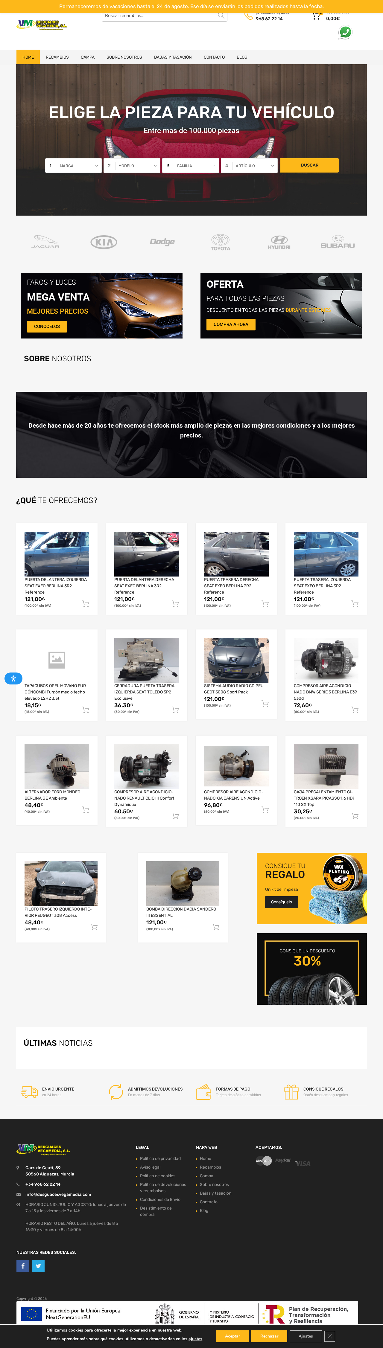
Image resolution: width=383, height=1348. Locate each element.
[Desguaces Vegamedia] (41, 25)
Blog (242, 57)
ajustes (195, 1339)
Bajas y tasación (173, 57)
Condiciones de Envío (160, 1199)
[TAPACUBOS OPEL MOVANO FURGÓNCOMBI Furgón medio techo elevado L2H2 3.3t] (57, 660)
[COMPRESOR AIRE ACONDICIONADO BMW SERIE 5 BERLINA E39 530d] (326, 660)
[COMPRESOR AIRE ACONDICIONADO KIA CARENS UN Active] (236, 766)
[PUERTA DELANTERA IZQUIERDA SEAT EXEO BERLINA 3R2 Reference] (57, 554)
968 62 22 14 (269, 19)
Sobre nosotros (124, 57)
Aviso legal (150, 1166)
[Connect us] (22, 1266)
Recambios (57, 57)
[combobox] (73, 165)
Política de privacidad (160, 1158)
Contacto (214, 57)
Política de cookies (157, 1175)
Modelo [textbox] (126, 166)
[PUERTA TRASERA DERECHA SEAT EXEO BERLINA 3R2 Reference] (236, 554)
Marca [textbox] (67, 166)
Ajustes (306, 1336)
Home (28, 57)
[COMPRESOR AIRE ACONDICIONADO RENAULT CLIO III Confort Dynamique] (146, 766)
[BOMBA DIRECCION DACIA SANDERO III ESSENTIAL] (182, 884)
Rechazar (269, 1336)
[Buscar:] (164, 15)
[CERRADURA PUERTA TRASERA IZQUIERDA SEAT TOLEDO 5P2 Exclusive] (146, 660)
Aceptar (232, 1336)
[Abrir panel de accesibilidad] (13, 678)
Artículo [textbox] (245, 166)
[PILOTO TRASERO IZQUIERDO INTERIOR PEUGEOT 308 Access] (61, 884)
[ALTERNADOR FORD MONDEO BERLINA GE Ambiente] (57, 766)
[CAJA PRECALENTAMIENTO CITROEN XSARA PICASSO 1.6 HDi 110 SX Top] (326, 766)
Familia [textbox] (184, 166)
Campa (88, 57)
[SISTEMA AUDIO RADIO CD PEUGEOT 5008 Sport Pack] (236, 660)
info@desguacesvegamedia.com (58, 1194)
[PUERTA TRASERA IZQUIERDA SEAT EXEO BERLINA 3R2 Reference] (326, 554)
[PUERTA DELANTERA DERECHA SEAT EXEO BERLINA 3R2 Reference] (146, 554)
